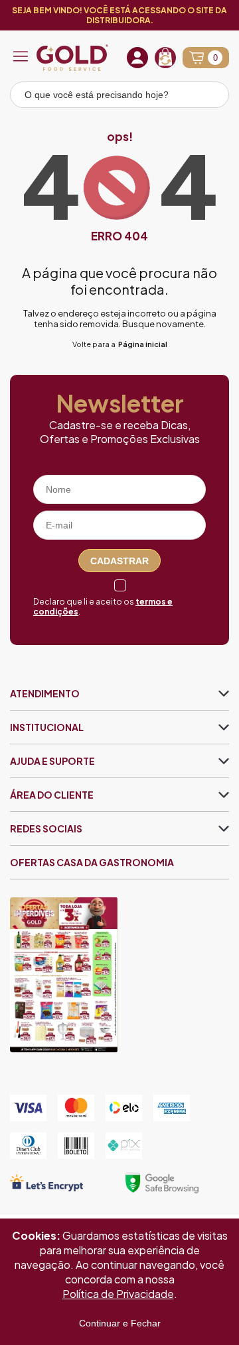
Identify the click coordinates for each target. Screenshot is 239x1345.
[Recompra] (165, 57)
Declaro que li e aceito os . (103, 607)
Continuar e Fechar (120, 1323)
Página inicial (142, 344)
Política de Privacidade (118, 1294)
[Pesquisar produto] (210, 97)
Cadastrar (119, 561)
